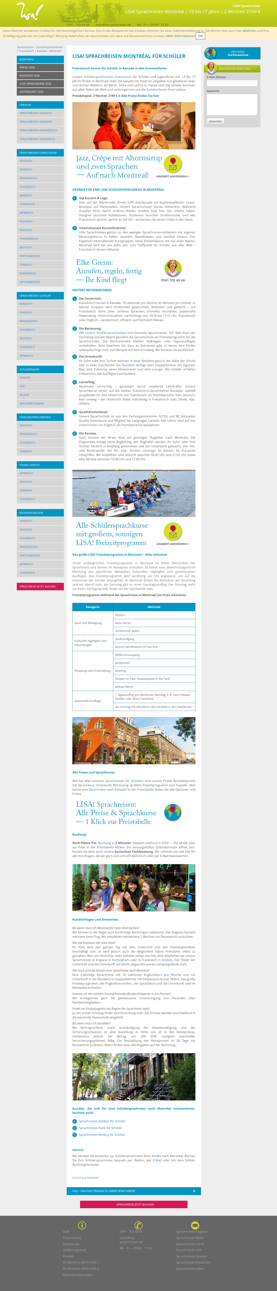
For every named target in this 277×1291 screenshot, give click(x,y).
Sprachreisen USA (189, 1250)
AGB (66, 1231)
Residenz (128, 365)
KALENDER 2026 (30, 75)
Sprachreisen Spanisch (36, 121)
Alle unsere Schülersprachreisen (102, 333)
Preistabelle (145, 789)
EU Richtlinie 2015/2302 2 (81, 1269)
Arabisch (26, 195)
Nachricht (213, 91)
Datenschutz (72, 1238)
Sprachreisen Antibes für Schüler (102, 1121)
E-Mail (157, 1160)
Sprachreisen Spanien (191, 1256)
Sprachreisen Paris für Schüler (100, 1128)
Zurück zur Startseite (85, 1177)
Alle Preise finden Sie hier (140, 96)
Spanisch (26, 169)
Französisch (26, 51)
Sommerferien (156, 89)
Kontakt (68, 1256)
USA (22, 386)
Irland (24, 395)
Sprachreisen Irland (190, 1244)
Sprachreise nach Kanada (107, 789)
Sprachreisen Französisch (38, 130)
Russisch (26, 230)
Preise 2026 (27, 67)
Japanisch (26, 212)
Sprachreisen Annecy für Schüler (102, 1135)
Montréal (27, 59)
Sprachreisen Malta (190, 1238)
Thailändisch (29, 238)
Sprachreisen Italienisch (37, 139)
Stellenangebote (74, 1250)
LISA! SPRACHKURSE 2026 (35, 83)
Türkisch (26, 264)
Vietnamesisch (30, 282)
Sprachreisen (25, 47)
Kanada (42, 51)
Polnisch (26, 221)
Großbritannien (32, 403)
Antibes (167, 960)
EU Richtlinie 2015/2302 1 (81, 1262)
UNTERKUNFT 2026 (32, 91)
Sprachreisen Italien (190, 1269)
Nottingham (120, 960)
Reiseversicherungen (78, 1275)
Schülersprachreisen (50, 47)
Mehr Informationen (180, 36)
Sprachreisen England (191, 1231)
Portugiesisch (30, 256)
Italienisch (27, 186)
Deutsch (25, 247)
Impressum (71, 1244)
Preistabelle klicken (111, 847)
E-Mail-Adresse (216, 77)
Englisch (26, 161)
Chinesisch (27, 204)
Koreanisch (28, 273)
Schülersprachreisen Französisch (108, 77)
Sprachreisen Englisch (36, 113)
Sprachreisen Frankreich (193, 1262)
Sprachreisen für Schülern (125, 781)
